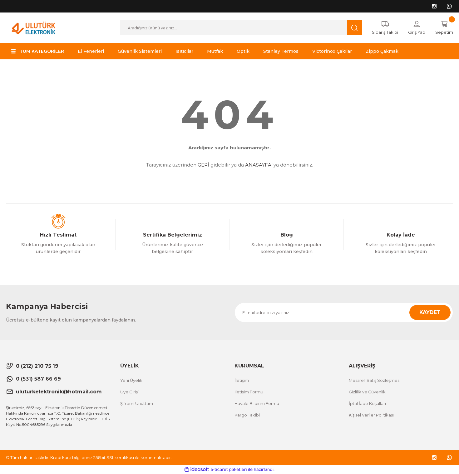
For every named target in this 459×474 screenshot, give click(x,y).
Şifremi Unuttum (136, 403)
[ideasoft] (196, 469)
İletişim (241, 380)
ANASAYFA (258, 165)
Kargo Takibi (247, 414)
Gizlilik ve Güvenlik (367, 391)
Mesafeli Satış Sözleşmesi (374, 380)
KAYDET (430, 312)
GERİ (203, 165)
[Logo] (33, 27)
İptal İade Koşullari (367, 403)
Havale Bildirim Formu (256, 403)
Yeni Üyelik (131, 380)
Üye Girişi (129, 391)
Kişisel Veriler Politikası (371, 414)
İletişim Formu (248, 391)
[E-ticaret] (228, 469)
